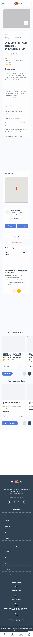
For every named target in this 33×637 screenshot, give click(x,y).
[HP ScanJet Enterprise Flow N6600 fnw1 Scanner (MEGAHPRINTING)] (16, 615)
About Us (7, 515)
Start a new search (10, 423)
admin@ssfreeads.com (16, 493)
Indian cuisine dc (16, 599)
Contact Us (8, 520)
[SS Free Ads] (16, 3)
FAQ (6, 532)
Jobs (6, 557)
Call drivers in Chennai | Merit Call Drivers (16, 271)
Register (7, 538)
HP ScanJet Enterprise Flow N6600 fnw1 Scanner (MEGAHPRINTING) (16, 618)
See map (9, 64)
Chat (11, 226)
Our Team (7, 526)
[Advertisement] (16, 154)
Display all (7, 373)
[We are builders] (16, 587)
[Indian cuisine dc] (16, 596)
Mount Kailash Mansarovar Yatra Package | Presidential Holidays (16, 609)
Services (7, 569)
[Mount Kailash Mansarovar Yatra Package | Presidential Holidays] (16, 605)
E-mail (23, 226)
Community (8, 551)
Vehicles (7, 563)
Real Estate (8, 575)
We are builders (16, 590)
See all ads (14, 218)
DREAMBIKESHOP (16, 210)
